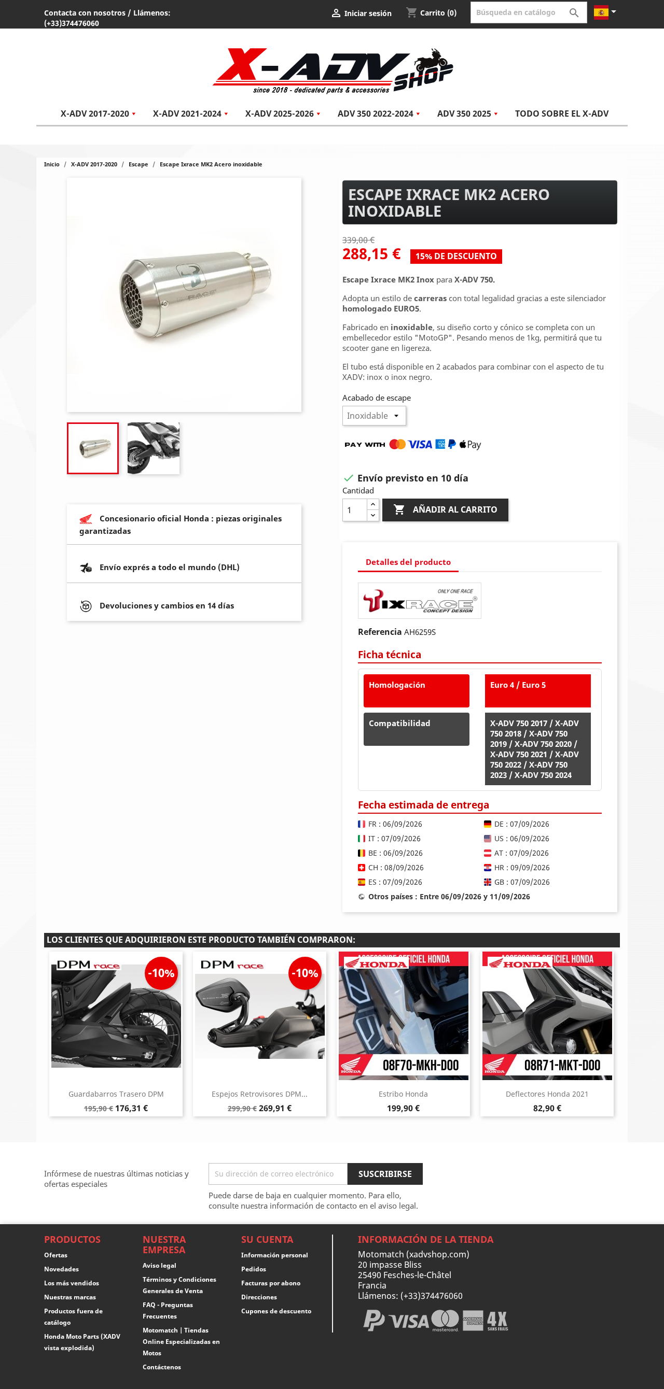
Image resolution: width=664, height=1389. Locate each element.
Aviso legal (159, 1265)
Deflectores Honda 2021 (547, 1094)
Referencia (380, 632)
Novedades (61, 1269)
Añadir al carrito (445, 509)
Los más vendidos (71, 1283)
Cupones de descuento (276, 1311)
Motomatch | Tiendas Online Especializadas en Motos (181, 1341)
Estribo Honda (403, 1094)
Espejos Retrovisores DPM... (260, 1094)
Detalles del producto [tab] (408, 562)
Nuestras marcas (70, 1297)
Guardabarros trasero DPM (116, 1094)
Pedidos (253, 1269)
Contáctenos (162, 1367)
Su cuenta (267, 1239)
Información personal (274, 1255)
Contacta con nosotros (85, 13)
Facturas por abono (270, 1283)
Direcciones (259, 1297)
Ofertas (55, 1255)
